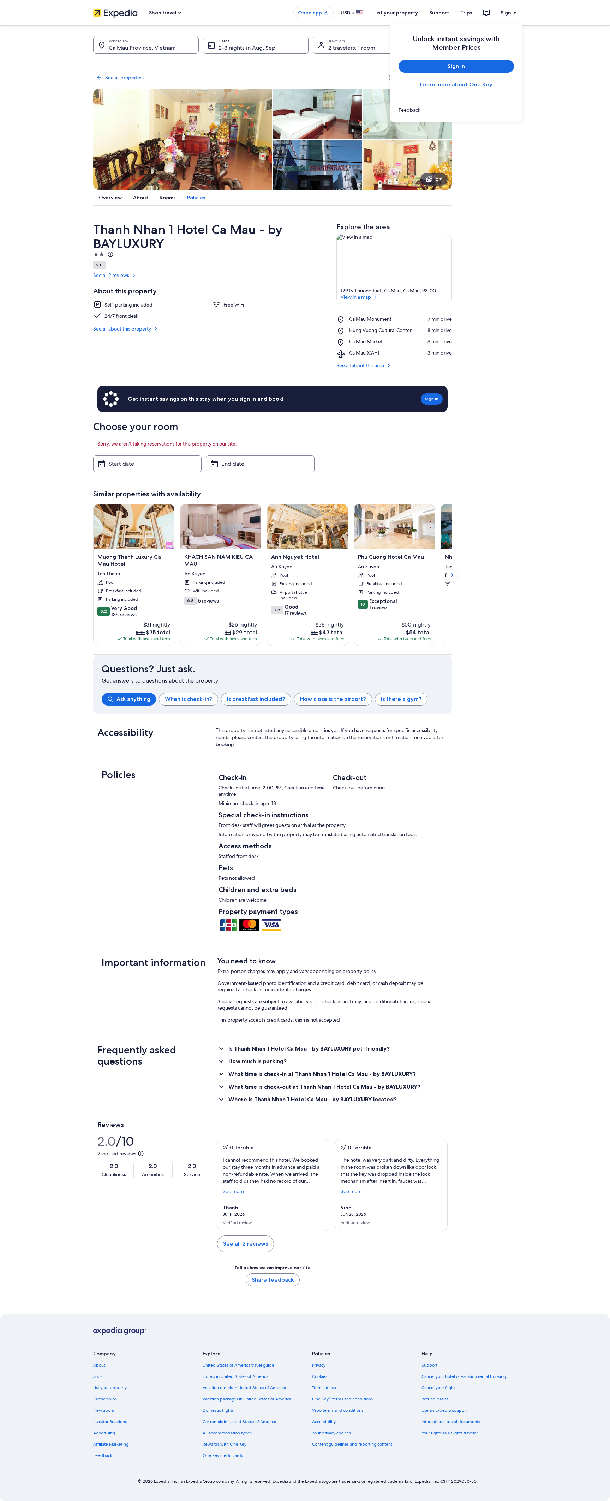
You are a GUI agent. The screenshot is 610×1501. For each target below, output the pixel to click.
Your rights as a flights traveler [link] (449, 1433)
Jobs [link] (97, 1376)
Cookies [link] (319, 1376)
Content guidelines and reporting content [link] (352, 1444)
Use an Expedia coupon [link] (444, 1410)
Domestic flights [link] (218, 1410)
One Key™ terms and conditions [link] (342, 1399)
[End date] (260, 463)
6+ (438, 179)
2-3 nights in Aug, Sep (247, 48)
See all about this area (360, 365)
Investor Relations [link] (110, 1421)
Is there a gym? (401, 699)
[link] (456, 110)
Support (439, 13)
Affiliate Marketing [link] (110, 1444)
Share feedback (273, 1279)
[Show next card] (452, 575)
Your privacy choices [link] (331, 1433)
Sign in (509, 13)
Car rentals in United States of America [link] (239, 1421)
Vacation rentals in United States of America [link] (244, 1388)
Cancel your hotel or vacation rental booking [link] (463, 1376)
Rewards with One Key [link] (224, 1444)
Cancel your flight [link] (438, 1388)
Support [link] (429, 1365)
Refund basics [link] (434, 1399)
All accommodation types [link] (227, 1433)
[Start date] (147, 463)
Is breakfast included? (256, 699)
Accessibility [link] (324, 1421)
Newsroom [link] (103, 1410)
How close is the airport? (333, 699)
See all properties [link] (124, 77)
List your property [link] (110, 1388)
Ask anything (133, 699)
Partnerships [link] (105, 1399)
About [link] (99, 1365)
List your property (396, 13)
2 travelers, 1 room (351, 48)
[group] (277, 699)
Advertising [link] (104, 1433)
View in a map (356, 297)
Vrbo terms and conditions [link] (337, 1410)
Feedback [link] (102, 1455)
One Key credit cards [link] (223, 1455)
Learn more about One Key (456, 84)
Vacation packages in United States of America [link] (247, 1399)
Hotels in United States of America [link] (235, 1376)
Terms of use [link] (324, 1388)
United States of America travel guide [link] (238, 1365)
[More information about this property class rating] (110, 254)
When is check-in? (188, 699)
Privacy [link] (318, 1365)
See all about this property (122, 329)
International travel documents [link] (450, 1421)
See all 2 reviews (111, 275)
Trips (466, 13)
